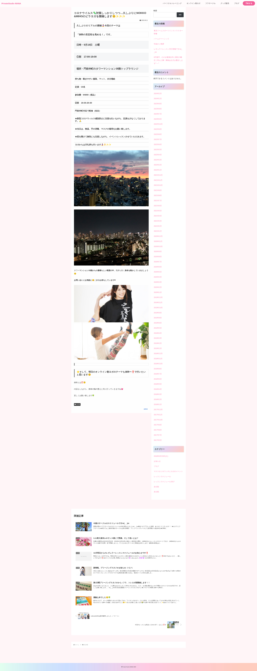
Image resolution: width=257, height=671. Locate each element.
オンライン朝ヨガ (193, 3)
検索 (155, 11)
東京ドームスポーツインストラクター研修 (168, 32)
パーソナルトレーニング (172, 3)
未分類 (78, 404)
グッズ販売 (225, 3)
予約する (248, 3)
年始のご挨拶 (159, 44)
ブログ (236, 3)
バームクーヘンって (161, 39)
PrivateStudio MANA (11, 3)
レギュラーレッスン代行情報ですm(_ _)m (168, 50)
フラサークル (210, 3)
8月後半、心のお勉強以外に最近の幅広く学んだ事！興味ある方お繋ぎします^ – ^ (168, 60)
